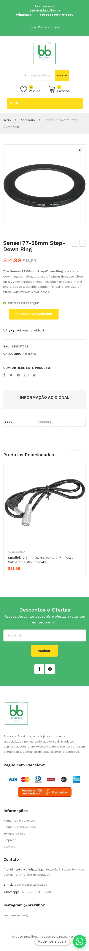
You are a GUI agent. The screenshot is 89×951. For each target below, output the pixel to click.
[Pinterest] (18, 375)
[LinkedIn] (34, 375)
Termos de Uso (14, 833)
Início (7, 120)
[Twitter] (11, 375)
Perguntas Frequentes (19, 820)
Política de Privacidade (20, 827)
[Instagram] (50, 669)
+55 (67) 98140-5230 (56, 14)
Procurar (62, 75)
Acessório (28, 120)
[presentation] (75, 454)
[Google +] (26, 375)
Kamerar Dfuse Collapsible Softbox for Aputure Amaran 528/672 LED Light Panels (82, 244)
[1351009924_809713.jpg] (44, 186)
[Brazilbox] (44, 53)
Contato (9, 846)
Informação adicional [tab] (45, 397)
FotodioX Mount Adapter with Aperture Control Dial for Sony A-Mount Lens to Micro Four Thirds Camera (75, 244)
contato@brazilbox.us (45, 10)
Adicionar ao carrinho (34, 314)
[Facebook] (4, 375)
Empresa (9, 840)
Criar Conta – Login (44, 27)
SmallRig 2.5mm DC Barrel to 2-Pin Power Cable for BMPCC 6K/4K (41, 560)
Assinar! (44, 651)
